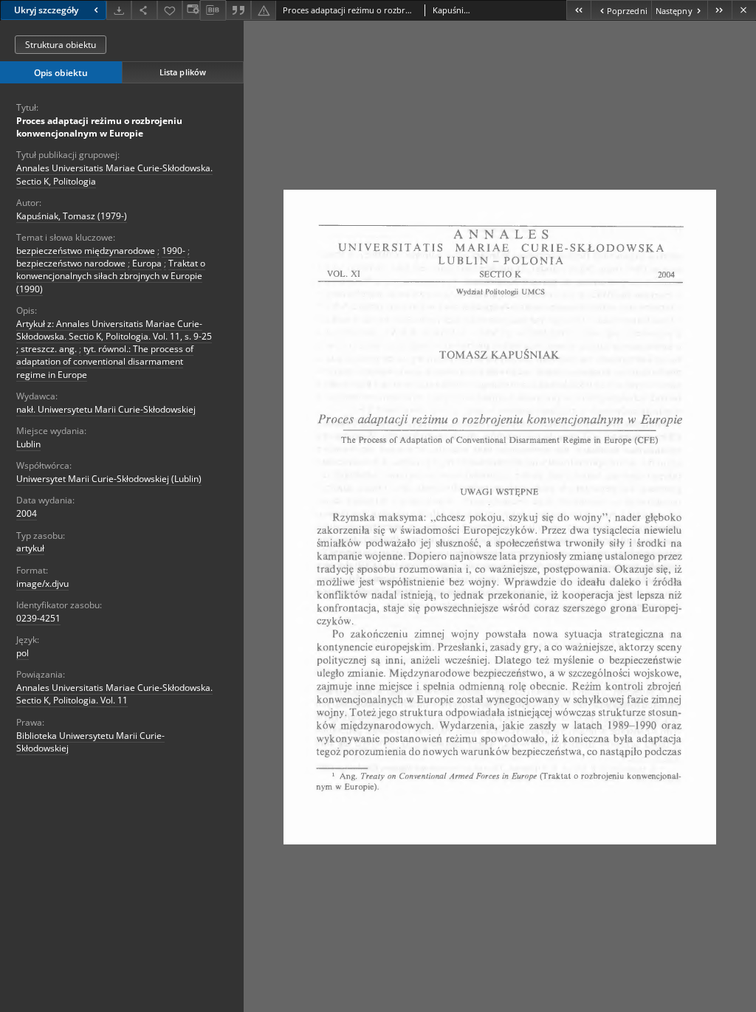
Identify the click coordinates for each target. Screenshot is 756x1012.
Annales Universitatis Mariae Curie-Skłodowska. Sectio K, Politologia (114, 174)
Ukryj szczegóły (46, 10)
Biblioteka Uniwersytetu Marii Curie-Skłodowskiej (90, 741)
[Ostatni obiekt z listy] (719, 10)
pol (22, 653)
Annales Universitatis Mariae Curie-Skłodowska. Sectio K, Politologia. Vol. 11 (114, 693)
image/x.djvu (42, 583)
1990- (173, 250)
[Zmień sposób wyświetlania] (191, 10)
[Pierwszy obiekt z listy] (578, 10)
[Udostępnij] (144, 10)
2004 (26, 513)
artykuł (30, 548)
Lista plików (182, 72)
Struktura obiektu (60, 44)
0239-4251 (38, 618)
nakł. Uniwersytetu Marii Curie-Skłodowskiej (106, 409)
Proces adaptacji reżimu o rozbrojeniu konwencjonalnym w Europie (99, 127)
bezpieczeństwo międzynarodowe (85, 250)
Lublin (28, 444)
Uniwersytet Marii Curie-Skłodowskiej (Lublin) (109, 478)
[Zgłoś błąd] (263, 10)
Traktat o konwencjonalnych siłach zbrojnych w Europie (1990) (110, 276)
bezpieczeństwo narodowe (71, 263)
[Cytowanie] (238, 10)
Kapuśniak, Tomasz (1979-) (71, 216)
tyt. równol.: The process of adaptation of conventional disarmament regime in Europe (104, 361)
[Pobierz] (118, 10)
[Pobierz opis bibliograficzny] (212, 10)
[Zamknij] (744, 10)
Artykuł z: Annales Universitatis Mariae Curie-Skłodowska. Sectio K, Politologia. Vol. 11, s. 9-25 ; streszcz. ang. (114, 336)
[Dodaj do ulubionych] (169, 10)
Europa (147, 263)
